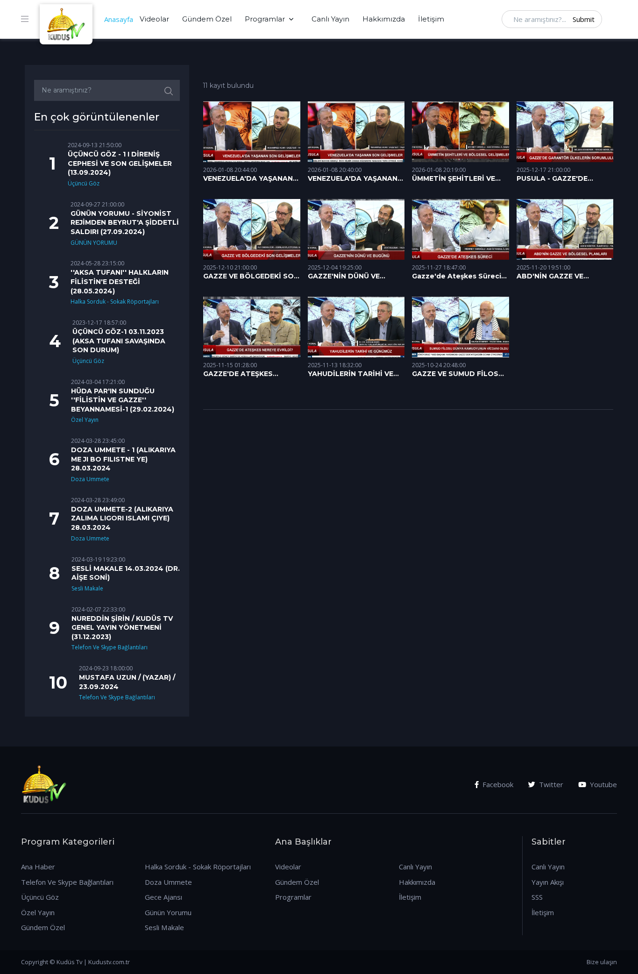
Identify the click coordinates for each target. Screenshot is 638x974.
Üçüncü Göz (83, 183)
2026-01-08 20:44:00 (230, 170)
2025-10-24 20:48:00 (439, 365)
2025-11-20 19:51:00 (543, 267)
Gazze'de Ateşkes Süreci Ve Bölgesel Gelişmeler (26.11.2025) (456, 276)
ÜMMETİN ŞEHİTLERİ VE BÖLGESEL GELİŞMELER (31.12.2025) (453, 179)
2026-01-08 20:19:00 (439, 170)
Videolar (154, 18)
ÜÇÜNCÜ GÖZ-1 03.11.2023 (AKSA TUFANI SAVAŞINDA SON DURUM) (118, 340)
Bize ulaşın (602, 962)
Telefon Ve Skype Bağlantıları (109, 647)
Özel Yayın (85, 420)
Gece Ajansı (163, 897)
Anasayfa (118, 19)
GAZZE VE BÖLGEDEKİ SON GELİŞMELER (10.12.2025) (251, 276)
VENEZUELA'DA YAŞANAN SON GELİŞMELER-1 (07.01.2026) (352, 179)
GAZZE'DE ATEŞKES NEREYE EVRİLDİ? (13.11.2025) (238, 374)
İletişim (431, 18)
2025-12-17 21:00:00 (543, 170)
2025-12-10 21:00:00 (230, 267)
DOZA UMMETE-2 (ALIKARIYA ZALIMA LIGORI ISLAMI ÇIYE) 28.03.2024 (122, 518)
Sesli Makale (87, 588)
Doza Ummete (90, 479)
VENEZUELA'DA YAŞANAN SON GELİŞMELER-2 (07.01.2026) (248, 179)
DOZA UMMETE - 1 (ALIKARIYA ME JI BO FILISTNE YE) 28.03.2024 (123, 459)
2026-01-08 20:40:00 (335, 170)
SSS (537, 897)
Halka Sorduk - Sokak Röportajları (115, 302)
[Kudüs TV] (67, 19)
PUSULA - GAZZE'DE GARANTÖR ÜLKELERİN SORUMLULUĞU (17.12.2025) (557, 179)
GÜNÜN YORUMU (94, 243)
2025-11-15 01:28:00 (230, 365)
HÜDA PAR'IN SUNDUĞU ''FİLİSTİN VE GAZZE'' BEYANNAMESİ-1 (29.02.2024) (122, 400)
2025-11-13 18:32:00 (335, 365)
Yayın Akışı (548, 882)
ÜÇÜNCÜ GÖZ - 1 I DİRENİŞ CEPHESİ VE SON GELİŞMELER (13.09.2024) (120, 163)
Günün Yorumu (168, 912)
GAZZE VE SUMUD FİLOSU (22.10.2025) (457, 374)
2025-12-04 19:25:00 (335, 267)
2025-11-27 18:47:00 (439, 267)
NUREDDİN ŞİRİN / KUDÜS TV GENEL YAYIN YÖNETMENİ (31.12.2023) (122, 627)
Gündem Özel (207, 18)
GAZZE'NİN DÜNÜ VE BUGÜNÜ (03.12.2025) (345, 276)
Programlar (265, 18)
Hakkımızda (383, 18)
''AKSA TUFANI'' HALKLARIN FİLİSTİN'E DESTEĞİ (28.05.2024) (120, 281)
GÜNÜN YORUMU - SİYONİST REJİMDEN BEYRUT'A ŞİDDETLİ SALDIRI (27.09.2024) (125, 222)
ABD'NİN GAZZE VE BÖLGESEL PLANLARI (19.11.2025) (554, 276)
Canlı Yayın (330, 18)
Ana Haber (38, 866)
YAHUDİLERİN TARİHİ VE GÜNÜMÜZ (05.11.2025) (350, 374)
